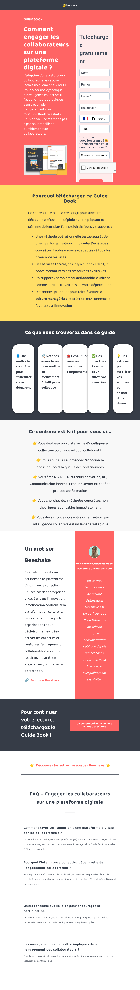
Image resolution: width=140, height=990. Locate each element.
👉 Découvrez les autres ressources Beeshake (68, 765)
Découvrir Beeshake (44, 680)
